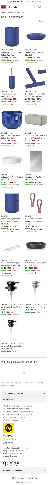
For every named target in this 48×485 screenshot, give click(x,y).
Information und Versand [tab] (13, 470)
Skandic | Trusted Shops (13, 456)
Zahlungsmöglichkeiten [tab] (13, 393)
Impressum (21, 478)
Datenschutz (32, 478)
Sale (3, 12)
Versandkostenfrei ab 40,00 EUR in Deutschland (20, 383)
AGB (12, 478)
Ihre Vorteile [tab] (8, 399)
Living (9, 12)
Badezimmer (19, 12)
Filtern (40, 21)
